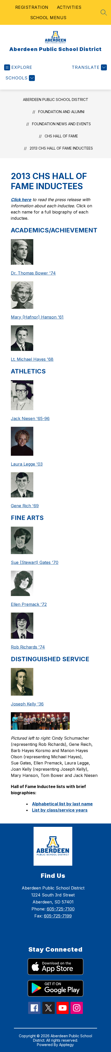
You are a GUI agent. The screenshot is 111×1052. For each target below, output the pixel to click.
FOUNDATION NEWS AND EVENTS (61, 124)
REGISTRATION (32, 7)
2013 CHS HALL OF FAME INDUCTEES (61, 148)
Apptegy (66, 1044)
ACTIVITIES (69, 7)
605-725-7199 (58, 915)
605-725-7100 (61, 908)
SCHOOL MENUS (48, 17)
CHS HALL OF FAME (61, 136)
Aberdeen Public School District (55, 99)
